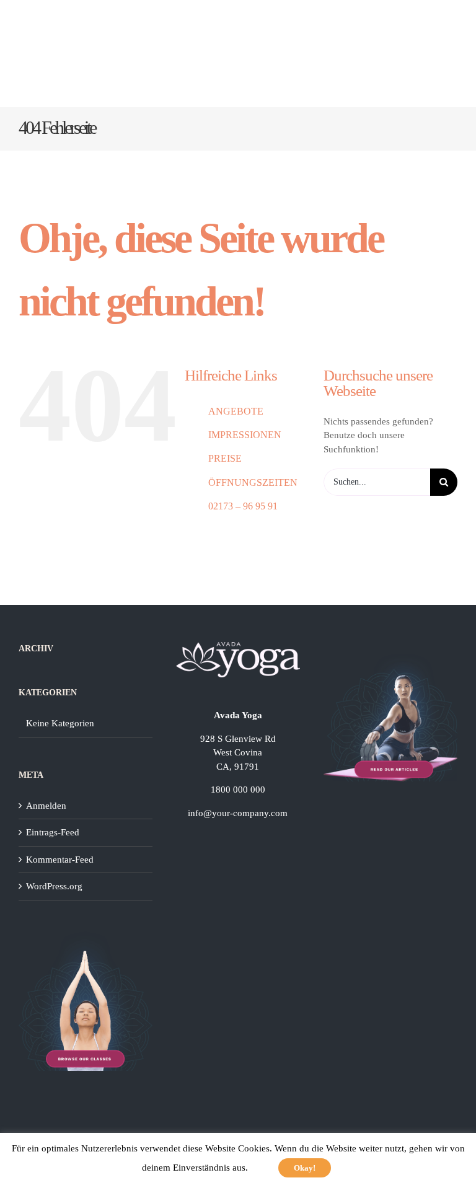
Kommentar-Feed (60, 860)
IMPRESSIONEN (244, 434)
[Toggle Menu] (444, 53)
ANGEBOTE (235, 411)
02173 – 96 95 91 (243, 506)
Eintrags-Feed (52, 832)
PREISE (225, 458)
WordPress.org (54, 886)
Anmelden (46, 806)
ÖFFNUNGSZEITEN (253, 482)
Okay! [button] (304, 1168)
